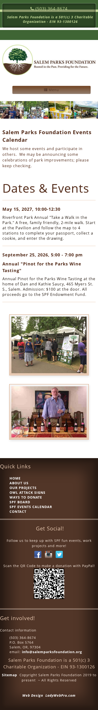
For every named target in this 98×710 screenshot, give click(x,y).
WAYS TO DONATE (26, 497)
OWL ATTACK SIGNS (27, 492)
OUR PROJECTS (23, 487)
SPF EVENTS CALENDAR (31, 506)
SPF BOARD (20, 502)
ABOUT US (19, 483)
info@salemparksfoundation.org (52, 652)
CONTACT (18, 511)
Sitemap (9, 675)
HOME (15, 478)
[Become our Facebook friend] (37, 554)
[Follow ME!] (59, 554)
